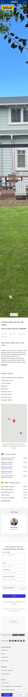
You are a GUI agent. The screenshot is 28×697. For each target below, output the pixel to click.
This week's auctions (7, 670)
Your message (6, 552)
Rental (3, 653)
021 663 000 (14, 529)
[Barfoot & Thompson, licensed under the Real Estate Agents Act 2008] (14, 2)
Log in (24, 2)
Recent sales (4, 660)
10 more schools (5, 500)
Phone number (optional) (8, 576)
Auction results (5, 674)
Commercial (4, 657)
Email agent (19, 694)
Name (3, 563)
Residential (4, 650)
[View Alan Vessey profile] (14, 522)
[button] (14, 421)
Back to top (13, 621)
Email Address (5, 569)
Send (14, 596)
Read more (4, 365)
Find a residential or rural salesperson (11, 686)
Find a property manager (8, 689)
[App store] (15, 635)
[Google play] (21, 635)
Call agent (7, 694)
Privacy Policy (16, 610)
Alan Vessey (14, 527)
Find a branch (5, 682)
